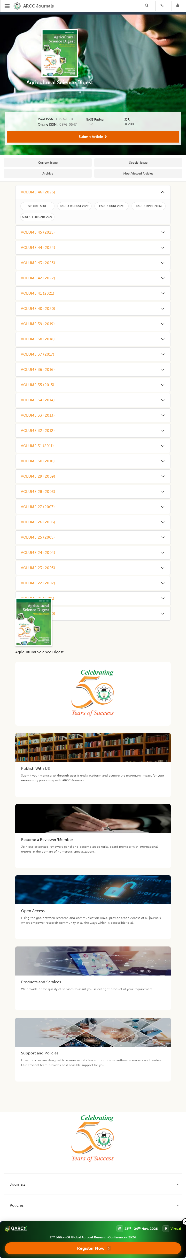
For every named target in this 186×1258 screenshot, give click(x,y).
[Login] (179, 6)
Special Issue (138, 162)
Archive (47, 173)
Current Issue (48, 162)
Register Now (91, 1248)
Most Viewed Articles (138, 173)
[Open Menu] (7, 6)
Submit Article (91, 137)
